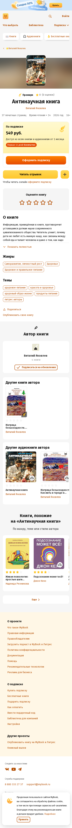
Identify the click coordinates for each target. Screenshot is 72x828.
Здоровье (52, 263)
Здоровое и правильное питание (23, 269)
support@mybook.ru (38, 784)
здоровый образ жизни (18, 293)
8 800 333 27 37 (14, 784)
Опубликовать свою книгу (18, 315)
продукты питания (46, 293)
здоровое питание (15, 287)
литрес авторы (13, 299)
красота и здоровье (41, 287)
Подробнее (50, 814)
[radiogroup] (36, 203)
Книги (12, 36)
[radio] (22, 202)
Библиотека (36, 25)
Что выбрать (10, 25)
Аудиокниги (33, 36)
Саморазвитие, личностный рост (23, 263)
